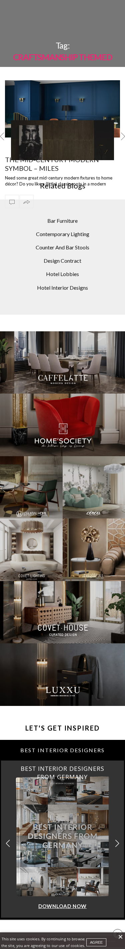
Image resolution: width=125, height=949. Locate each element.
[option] (62, 140)
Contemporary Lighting (62, 234)
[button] (117, 843)
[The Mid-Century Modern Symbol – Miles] (62, 109)
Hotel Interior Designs (62, 287)
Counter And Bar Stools (62, 247)
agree (96, 942)
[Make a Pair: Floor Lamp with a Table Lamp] (62, 154)
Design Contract (62, 260)
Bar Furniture (62, 220)
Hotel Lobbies (62, 274)
